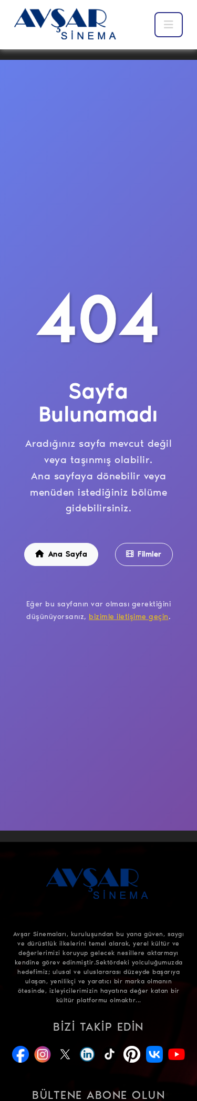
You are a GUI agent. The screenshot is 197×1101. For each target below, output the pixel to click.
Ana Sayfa (68, 554)
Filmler (150, 554)
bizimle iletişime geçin (129, 616)
